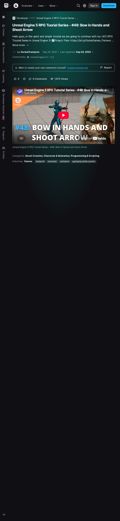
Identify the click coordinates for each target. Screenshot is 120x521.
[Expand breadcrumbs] (32, 18)
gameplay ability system (83, 161)
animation (64, 161)
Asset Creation (34, 155)
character (52, 161)
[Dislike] (24, 78)
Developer (22, 18)
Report (108, 67)
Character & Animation (57, 155)
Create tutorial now (77, 67)
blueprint (40, 161)
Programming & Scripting (85, 155)
